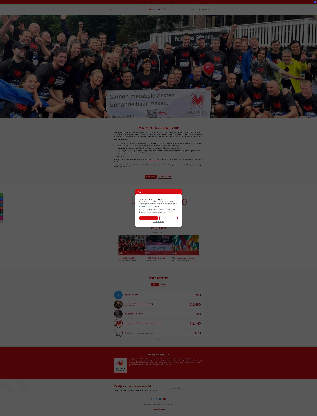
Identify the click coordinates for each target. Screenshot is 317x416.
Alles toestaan (148, 218)
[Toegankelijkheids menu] (315, 2)
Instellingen (168, 218)
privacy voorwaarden (144, 206)
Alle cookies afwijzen (158, 221)
